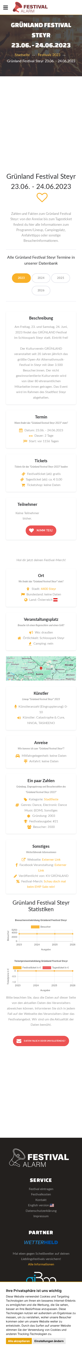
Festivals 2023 (49, 55)
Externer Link (51, 859)
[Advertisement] (41, 119)
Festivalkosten (41, 1194)
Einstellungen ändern (49, 1341)
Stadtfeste (51, 799)
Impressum (41, 1216)
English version (39, 1205)
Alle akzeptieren (19, 1341)
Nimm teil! (44, 530)
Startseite (22, 55)
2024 (41, 278)
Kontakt (41, 1200)
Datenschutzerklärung (41, 1210)
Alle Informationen (41, 1264)
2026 (41, 290)
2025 (60, 278)
